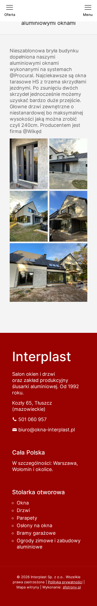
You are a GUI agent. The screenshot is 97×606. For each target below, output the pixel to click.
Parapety (27, 518)
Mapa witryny (27, 587)
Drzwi (23, 510)
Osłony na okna (34, 525)
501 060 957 (32, 419)
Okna (23, 503)
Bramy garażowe (36, 533)
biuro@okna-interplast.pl (46, 429)
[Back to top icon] (82, 595)
